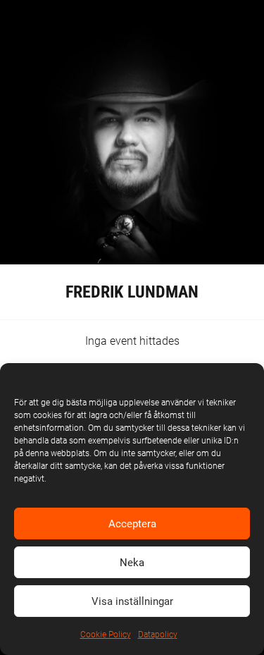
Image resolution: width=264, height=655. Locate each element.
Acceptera (132, 524)
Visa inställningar (132, 601)
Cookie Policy (105, 634)
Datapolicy (157, 634)
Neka (132, 562)
